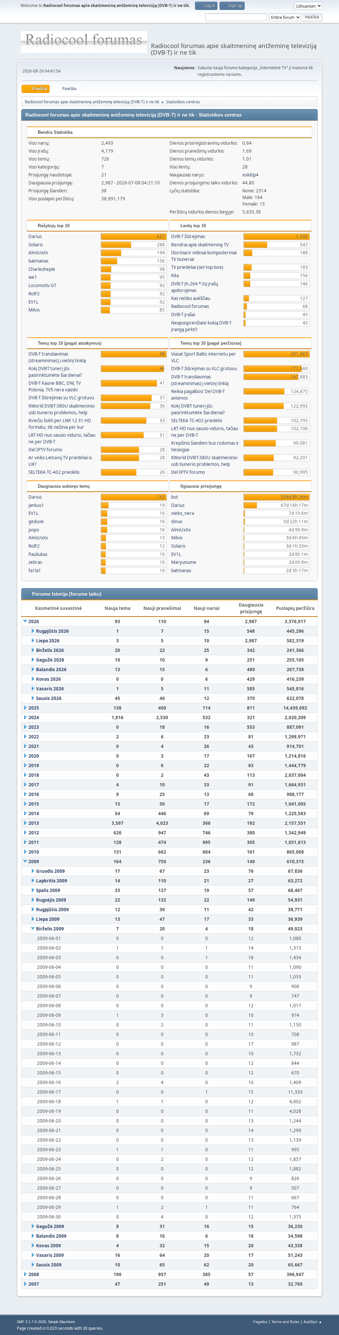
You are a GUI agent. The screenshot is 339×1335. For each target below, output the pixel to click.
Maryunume (183, 562)
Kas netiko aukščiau (190, 298)
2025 (33, 708)
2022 (33, 737)
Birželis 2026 (50, 650)
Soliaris (35, 245)
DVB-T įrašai (183, 315)
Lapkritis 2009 (51, 881)
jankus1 (36, 505)
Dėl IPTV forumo (45, 450)
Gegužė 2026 (50, 660)
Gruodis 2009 (50, 871)
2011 (33, 842)
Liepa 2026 (48, 641)
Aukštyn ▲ (313, 1321)
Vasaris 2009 (50, 1255)
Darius (35, 236)
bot (174, 497)
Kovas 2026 (48, 679)
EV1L (33, 302)
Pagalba (260, 1321)
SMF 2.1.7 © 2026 (31, 1322)
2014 (33, 813)
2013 (33, 823)
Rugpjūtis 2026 (52, 631)
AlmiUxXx (38, 253)
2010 (33, 852)
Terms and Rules (285, 1321)
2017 (33, 785)
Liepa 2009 (48, 919)
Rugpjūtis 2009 (52, 910)
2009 (33, 862)
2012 (33, 833)
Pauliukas (37, 554)
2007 (33, 1284)
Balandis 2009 (51, 1236)
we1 (32, 277)
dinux (176, 521)
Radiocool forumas (190, 306)
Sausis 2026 (49, 698)
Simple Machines (61, 1322)
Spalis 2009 (48, 890)
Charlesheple (41, 269)
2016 (33, 794)
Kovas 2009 (48, 1246)
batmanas (38, 261)
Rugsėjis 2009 (51, 900)
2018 (33, 775)
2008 (33, 1274)
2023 (33, 727)
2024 (33, 717)
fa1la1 (34, 570)
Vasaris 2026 (50, 689)
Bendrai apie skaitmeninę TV (200, 245)
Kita (175, 275)
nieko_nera (182, 513)
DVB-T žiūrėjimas (188, 236)
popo (33, 530)
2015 (33, 804)
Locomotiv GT (42, 285)
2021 (33, 746)
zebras (35, 562)
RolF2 (34, 294)
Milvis (34, 310)
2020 (33, 756)
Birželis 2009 (50, 929)
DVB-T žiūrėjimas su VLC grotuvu (61, 398)
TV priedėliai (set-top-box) (197, 267)
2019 (33, 765)
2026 (33, 621)
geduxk (36, 521)
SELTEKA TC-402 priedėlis (53, 472)
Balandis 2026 (51, 669)
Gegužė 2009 (50, 1226)
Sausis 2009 (49, 1265)
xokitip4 (250, 175)
